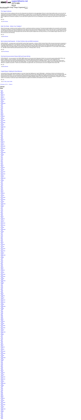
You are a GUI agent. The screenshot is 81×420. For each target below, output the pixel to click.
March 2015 (2, 140)
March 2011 (2, 243)
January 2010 (2, 273)
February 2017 (3, 95)
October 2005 (2, 382)
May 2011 (2, 238)
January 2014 (2, 170)
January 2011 (2, 247)
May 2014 (2, 162)
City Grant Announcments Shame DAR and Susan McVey (15, 56)
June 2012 (2, 211)
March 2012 (2, 217)
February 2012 (3, 219)
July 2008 (2, 311)
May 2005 (2, 392)
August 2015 (2, 130)
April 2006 (2, 369)
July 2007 (2, 337)
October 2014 (2, 151)
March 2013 (2, 191)
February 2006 (3, 373)
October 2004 (2, 407)
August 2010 (2, 258)
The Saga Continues (6, 11)
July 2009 (2, 285)
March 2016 (2, 115)
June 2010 (2, 262)
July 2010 (2, 260)
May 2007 (2, 341)
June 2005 (2, 390)
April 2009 (2, 292)
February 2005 (3, 399)
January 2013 (2, 196)
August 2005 (2, 386)
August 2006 (2, 360)
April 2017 (2, 91)
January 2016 (2, 119)
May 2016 (2, 110)
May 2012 (2, 213)
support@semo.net (20, 1)
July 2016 (2, 106)
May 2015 (2, 136)
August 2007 (2, 335)
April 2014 (2, 164)
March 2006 (2, 371)
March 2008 (2, 320)
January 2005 (2, 401)
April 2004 (2, 418)
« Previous (2, 84)
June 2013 (2, 185)
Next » (11, 84)
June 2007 (2, 339)
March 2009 (2, 294)
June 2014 (2, 159)
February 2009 (3, 296)
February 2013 (3, 194)
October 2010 (2, 253)
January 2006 (2, 375)
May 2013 (2, 187)
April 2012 (2, 215)
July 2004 (2, 414)
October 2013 (2, 177)
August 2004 (2, 412)
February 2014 (3, 168)
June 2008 (2, 313)
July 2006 (2, 362)
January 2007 (2, 350)
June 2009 (2, 288)
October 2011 (2, 228)
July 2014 (2, 157)
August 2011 (2, 232)
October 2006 (2, 356)
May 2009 (2, 290)
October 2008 (2, 305)
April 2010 (2, 266)
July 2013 (2, 183)
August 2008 (2, 309)
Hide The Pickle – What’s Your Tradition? (11, 26)
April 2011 (2, 241)
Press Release (6, 51)
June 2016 (2, 108)
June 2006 (2, 365)
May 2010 (2, 264)
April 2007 (2, 343)
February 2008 (3, 322)
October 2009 (2, 279)
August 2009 (2, 283)
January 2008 (2, 324)
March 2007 (2, 345)
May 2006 (2, 367)
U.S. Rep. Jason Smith (7, 81)
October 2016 (2, 102)
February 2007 (3, 347)
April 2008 (2, 318)
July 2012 (2, 209)
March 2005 (2, 397)
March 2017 (2, 93)
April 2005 (2, 394)
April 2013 (2, 189)
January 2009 (2, 298)
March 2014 (2, 166)
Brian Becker (5, 36)
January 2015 (2, 144)
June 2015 (2, 134)
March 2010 (2, 268)
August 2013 (2, 181)
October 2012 (2, 202)
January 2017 (2, 97)
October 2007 (2, 330)
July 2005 (2, 388)
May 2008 (2, 315)
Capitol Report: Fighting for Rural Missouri (11, 71)
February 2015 (3, 142)
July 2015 (2, 132)
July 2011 (2, 234)
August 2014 (2, 155)
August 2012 (2, 206)
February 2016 (3, 117)
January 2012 (2, 221)
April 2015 (2, 138)
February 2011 (3, 245)
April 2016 (2, 112)
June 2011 (2, 236)
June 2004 (2, 416)
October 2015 (2, 125)
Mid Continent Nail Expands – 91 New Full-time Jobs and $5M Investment (19, 41)
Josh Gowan (5, 21)
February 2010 (3, 271)
